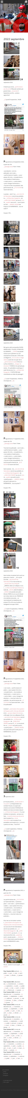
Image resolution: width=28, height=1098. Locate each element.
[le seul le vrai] (20, 964)
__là (18, 973)
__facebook (5, 1073)
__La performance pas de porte (15, 816)
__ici (13, 381)
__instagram (5, 1075)
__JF (5, 99)
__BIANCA (6, 592)
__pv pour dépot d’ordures (14, 713)
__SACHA (10, 590)
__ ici (11, 1058)
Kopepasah (24, 1090)
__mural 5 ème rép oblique (11, 583)
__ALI (22, 200)
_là (10, 1023)
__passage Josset (8, 166)
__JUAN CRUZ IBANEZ (10, 200)
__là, (5, 1011)
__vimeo (4, 1071)
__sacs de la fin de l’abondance (12, 717)
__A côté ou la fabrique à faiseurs (13, 588)
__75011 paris (5, 1082)
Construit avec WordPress (6, 1090)
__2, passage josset (7, 1080)
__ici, (12, 1006)
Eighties (18, 1090)
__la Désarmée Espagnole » (13, 198)
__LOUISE (14, 351)
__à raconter (14, 91)
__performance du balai (10, 362)
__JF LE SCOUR (17, 187)
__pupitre (7, 202)
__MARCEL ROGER (14, 204)
